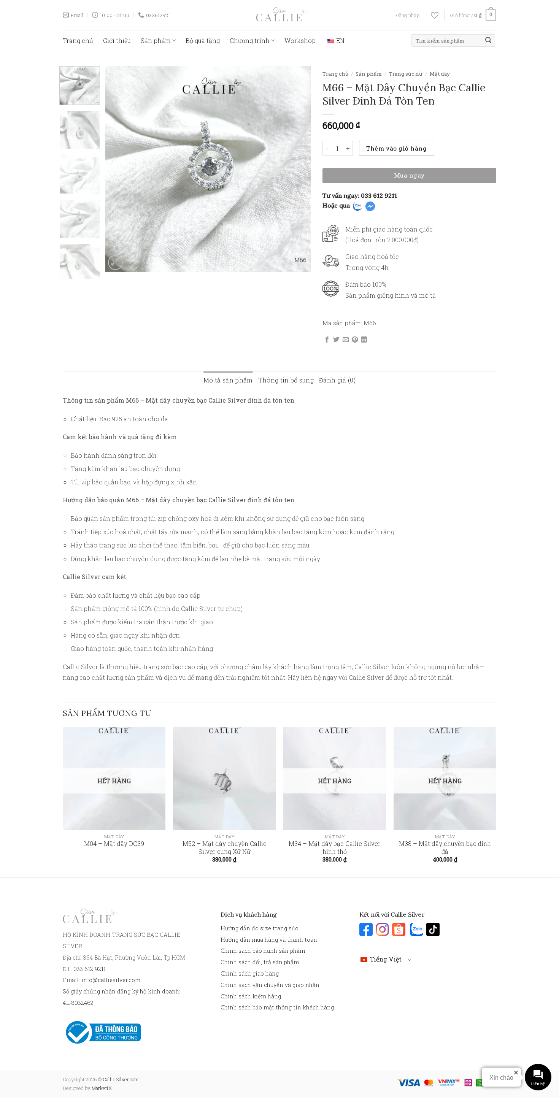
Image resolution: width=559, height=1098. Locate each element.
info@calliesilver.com (110, 980)
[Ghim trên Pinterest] (355, 339)
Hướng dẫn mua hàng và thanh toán (269, 939)
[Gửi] (488, 40)
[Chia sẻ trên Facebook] (327, 339)
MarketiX (102, 1088)
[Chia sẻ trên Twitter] (336, 339)
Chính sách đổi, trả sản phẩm (260, 962)
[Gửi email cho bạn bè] (346, 339)
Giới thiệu (117, 40)
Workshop (300, 40)
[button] (407, 15)
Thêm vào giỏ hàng (396, 148)
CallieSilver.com (120, 1079)
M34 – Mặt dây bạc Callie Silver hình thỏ (335, 847)
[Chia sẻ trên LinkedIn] (364, 339)
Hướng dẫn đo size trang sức (259, 928)
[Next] (297, 168)
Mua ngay (409, 175)
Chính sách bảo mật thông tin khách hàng (277, 1007)
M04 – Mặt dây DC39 (114, 843)
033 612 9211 (379, 195)
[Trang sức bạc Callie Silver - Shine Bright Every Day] (279, 15)
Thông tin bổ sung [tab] (286, 380)
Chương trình (250, 40)
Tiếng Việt (385, 959)
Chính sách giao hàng (250, 973)
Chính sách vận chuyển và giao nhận (270, 985)
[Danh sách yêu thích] (434, 15)
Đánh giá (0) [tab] (337, 380)
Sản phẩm (156, 40)
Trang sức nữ (405, 73)
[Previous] (119, 168)
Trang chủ (78, 40)
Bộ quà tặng (203, 40)
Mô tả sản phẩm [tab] (228, 380)
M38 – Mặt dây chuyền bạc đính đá (445, 847)
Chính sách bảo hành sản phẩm (263, 950)
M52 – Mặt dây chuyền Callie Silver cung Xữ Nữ (225, 847)
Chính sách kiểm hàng (251, 996)
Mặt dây (440, 73)
